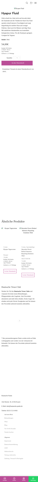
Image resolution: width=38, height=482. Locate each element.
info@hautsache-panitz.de (15, 406)
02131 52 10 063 (12, 410)
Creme (23, 247)
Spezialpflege (30, 247)
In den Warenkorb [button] (10, 271)
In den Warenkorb (18, 63)
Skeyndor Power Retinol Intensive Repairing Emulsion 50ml (27, 253)
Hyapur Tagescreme (9, 249)
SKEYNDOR (25, 259)
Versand (6, 51)
